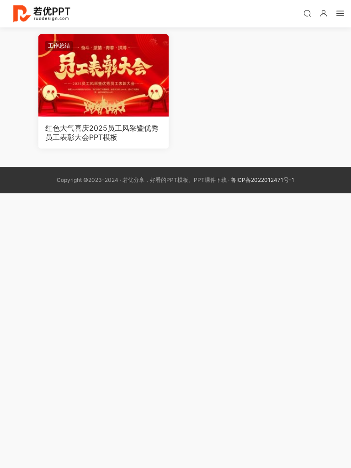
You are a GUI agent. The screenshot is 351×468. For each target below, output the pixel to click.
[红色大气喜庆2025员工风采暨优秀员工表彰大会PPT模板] (103, 75)
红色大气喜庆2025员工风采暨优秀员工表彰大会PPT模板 (102, 132)
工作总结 (59, 45)
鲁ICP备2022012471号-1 (262, 179)
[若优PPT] (41, 13)
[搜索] (307, 13)
